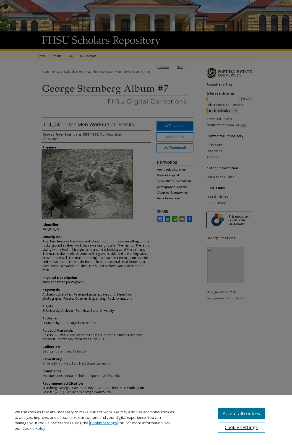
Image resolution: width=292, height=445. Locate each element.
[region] (146, 420)
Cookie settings (103, 422)
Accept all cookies (241, 413)
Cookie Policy (34, 428)
